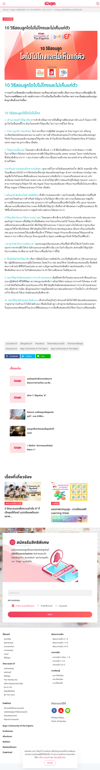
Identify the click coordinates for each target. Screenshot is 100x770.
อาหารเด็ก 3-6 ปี (59, 664)
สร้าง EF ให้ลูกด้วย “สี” (36, 395)
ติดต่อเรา (6, 741)
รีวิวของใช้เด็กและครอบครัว (14, 708)
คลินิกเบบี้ (7, 672)
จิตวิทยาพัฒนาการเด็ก (56, 343)
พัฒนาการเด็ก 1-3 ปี (13, 503)
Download (7, 752)
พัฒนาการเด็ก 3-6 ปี (60, 646)
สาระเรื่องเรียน (58, 679)
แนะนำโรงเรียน (58, 675)
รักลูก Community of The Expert (34, 348)
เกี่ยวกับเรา (7, 736)
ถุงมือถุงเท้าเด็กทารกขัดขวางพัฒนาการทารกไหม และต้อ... (39, 380)
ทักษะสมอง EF (11, 348)
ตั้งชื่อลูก (7, 657)
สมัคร (50, 614)
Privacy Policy (57, 717)
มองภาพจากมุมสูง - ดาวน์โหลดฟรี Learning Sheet (68, 511)
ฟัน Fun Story (9, 694)
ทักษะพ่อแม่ (39, 343)
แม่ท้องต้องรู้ (9, 668)
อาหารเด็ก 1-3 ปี (59, 661)
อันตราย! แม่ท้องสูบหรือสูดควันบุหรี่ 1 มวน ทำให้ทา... (40, 414)
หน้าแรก (6, 10)
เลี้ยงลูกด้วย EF (26, 343)
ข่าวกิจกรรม (8, 731)
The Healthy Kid (10, 679)
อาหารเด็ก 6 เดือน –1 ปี (61, 657)
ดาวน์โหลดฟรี (58, 683)
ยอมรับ (50, 762)
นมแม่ (6, 654)
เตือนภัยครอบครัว (10, 715)
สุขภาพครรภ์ (8, 642)
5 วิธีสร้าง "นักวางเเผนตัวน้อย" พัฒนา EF (40, 447)
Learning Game (60, 504)
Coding (55, 503)
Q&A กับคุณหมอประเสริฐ (13, 683)
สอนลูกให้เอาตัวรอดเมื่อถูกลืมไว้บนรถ (40, 430)
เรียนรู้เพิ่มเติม (60, 757)
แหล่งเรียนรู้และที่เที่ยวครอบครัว (15, 712)
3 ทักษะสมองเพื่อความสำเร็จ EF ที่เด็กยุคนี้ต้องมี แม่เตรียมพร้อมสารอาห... (22, 512)
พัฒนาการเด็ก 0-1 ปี (60, 639)
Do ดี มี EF (47, 10)
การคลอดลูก (8, 650)
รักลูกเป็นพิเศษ (9, 691)
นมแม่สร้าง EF (11, 343)
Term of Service (58, 721)
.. (65, 717)
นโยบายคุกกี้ (44, 757)
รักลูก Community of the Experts (26, 10)
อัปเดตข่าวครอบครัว (11, 719)
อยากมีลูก (7, 639)
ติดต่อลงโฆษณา (10, 747)
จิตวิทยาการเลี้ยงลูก (75, 343)
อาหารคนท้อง (9, 646)
